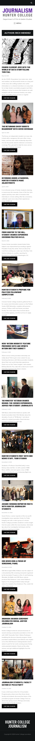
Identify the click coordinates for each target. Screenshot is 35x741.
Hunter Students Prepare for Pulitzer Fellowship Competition (16, 292)
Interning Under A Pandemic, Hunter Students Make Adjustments (15, 181)
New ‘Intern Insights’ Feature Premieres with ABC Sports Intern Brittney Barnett (16, 346)
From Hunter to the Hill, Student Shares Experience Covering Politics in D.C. (15, 235)
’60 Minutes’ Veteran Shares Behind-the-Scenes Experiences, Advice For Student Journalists (17, 403)
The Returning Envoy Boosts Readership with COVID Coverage (17, 128)
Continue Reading (9, 98)
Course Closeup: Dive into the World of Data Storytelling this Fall (16, 70)
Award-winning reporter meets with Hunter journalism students (17, 507)
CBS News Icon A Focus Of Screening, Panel (14, 562)
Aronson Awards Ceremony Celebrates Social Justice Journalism (15, 621)
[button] (17, 23)
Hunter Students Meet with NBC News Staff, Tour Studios (17, 457)
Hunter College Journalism (17, 724)
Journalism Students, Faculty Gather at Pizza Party (16, 683)
